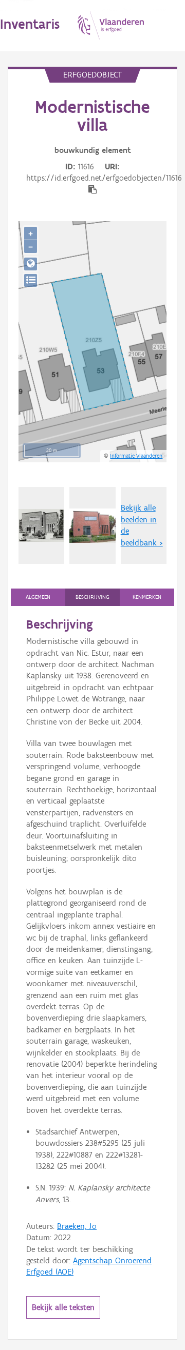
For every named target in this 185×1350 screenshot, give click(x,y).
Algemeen (38, 597)
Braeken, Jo (77, 1226)
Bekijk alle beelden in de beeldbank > (142, 525)
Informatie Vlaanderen (136, 455)
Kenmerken (147, 597)
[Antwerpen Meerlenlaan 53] (92, 525)
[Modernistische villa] (41, 525)
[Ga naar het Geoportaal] (30, 264)
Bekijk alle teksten (63, 1307)
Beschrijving (92, 597)
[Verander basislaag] (30, 280)
